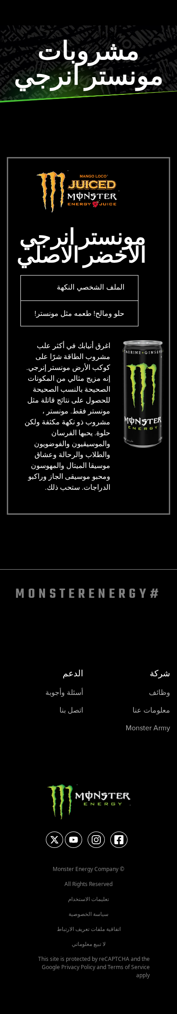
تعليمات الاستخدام (88, 899)
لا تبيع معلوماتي (89, 944)
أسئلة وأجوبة (64, 692)
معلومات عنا (151, 710)
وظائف (159, 692)
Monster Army (148, 728)
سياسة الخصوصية (88, 914)
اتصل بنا (71, 710)
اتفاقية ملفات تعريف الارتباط (89, 929)
